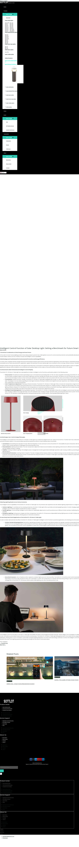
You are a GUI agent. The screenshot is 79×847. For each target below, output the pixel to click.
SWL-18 (6, 26)
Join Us (3, 742)
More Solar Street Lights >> (11, 61)
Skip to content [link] (3, 0)
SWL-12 (6, 25)
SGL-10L (6, 35)
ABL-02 (6, 41)
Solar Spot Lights (9, 49)
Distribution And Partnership (8, 720)
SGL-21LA (7, 38)
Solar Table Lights (9, 54)
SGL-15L (6, 37)
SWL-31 (6, 31)
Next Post (3, 645)
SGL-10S (7, 36)
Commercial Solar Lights (7, 708)
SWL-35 (11, 23)
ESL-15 (6, 47)
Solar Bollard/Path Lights (11, 32)
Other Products (9, 58)
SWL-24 (6, 27)
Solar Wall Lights (9, 20)
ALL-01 (6, 46)
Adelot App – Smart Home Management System (20, 684)
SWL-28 (6, 30)
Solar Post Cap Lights (10, 44)
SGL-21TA (12, 29)
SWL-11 (6, 23)
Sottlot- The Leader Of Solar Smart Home (66, 680)
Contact (4, 740)
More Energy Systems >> (11, 64)
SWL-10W (7, 22)
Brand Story (4, 737)
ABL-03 (6, 42)
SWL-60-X (12, 31)
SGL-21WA (12, 30)
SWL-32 (11, 22)
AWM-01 (11, 28)
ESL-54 (6, 48)
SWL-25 (6, 28)
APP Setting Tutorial (6, 722)
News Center (3, 350)
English (2, 172)
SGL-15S (7, 52)
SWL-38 (11, 25)
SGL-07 (6, 34)
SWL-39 (11, 26)
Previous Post (4, 643)
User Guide (4, 723)
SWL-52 (11, 27)
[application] (8, 11)
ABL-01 (6, 39)
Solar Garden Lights (6, 707)
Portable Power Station (7, 710)
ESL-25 (6, 43)
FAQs (3, 725)
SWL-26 (6, 29)
